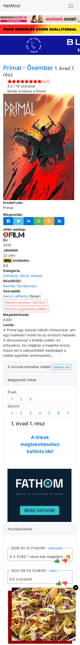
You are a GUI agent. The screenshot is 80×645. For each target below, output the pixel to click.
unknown (55, 548)
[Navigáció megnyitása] (71, 6)
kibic (53, 570)
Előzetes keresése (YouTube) (25, 302)
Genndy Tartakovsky (20, 286)
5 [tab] (49, 413)
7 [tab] (68, 413)
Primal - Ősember (29, 67)
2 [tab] (21, 399)
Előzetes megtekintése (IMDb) (26, 309)
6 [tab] (59, 413)
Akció (24, 276)
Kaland (36, 276)
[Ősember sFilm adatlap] (13, 234)
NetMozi (11, 5)
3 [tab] (30, 399)
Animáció (10, 276)
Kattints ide (61, 367)
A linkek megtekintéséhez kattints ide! (40, 444)
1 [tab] (12, 399)
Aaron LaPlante (15, 296)
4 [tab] (40, 413)
